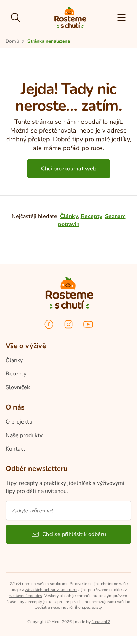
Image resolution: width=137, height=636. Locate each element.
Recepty (91, 216)
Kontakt (15, 449)
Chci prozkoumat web (68, 168)
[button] (121, 17)
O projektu (19, 422)
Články (69, 216)
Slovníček (18, 387)
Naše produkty (24, 435)
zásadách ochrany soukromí (51, 590)
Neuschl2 (101, 621)
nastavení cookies (25, 595)
